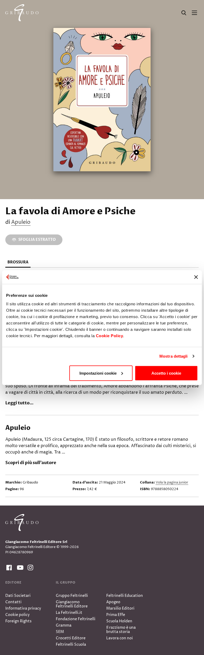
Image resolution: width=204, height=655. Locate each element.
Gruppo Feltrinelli (72, 595)
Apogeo (113, 602)
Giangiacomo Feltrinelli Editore (72, 604)
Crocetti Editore (71, 638)
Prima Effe (115, 614)
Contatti (13, 602)
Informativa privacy (23, 608)
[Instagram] (30, 567)
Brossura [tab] (17, 262)
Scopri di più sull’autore (30, 463)
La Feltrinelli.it (69, 612)
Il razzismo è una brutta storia (121, 629)
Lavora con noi (119, 638)
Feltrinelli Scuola (71, 644)
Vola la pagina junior (172, 482)
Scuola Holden (119, 621)
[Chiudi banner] (196, 277)
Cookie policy (17, 614)
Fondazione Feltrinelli (75, 619)
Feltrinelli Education (124, 595)
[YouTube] (19, 567)
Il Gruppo (65, 582)
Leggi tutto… (19, 403)
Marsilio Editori (120, 608)
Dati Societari (18, 595)
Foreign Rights (18, 621)
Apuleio (21, 222)
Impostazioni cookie (98, 373)
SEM (60, 631)
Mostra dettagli (173, 356)
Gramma (63, 625)
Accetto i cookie (166, 373)
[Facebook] (8, 567)
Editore (13, 582)
